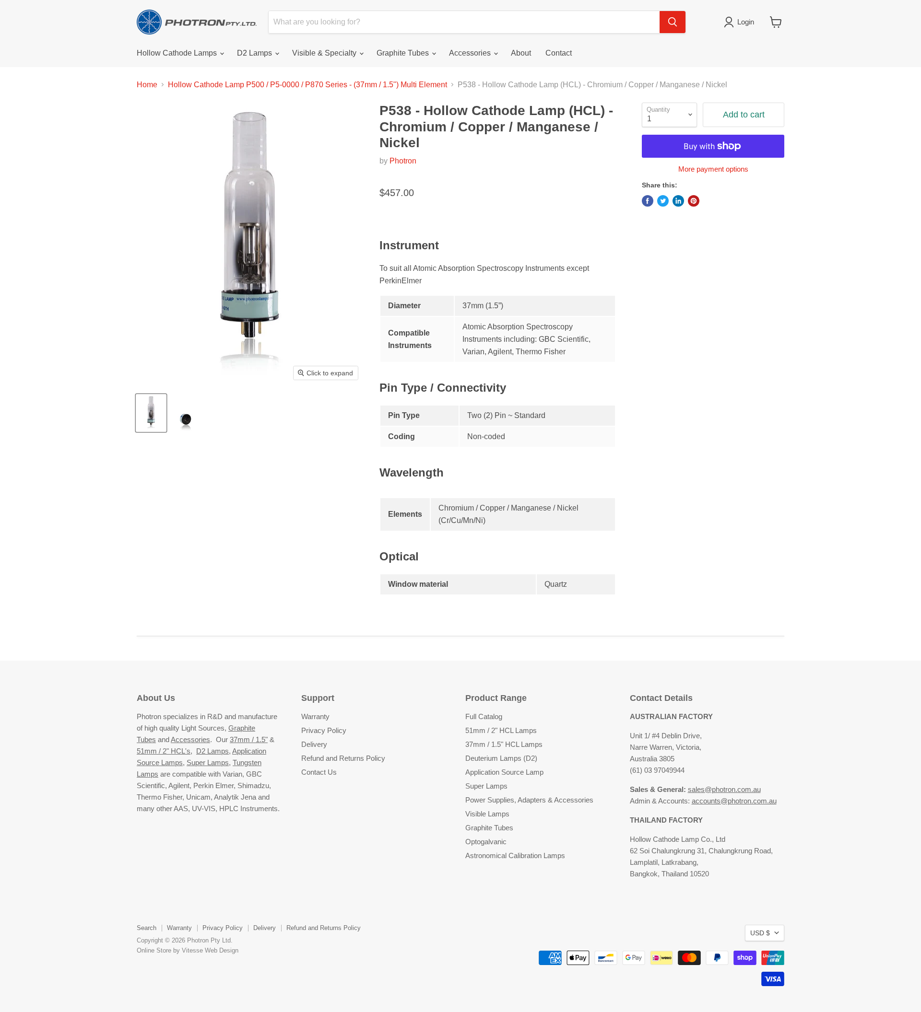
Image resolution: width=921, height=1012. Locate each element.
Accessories (471, 53)
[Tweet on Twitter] (663, 201)
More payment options (713, 169)
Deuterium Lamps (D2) (501, 758)
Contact (558, 53)
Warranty (315, 716)
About (521, 53)
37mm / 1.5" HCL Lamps (504, 744)
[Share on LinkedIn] (678, 201)
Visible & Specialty (325, 53)
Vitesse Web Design (210, 950)
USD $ (760, 933)
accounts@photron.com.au (734, 801)
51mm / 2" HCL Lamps (501, 730)
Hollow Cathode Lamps (178, 53)
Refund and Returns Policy (343, 758)
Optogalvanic (486, 842)
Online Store (154, 950)
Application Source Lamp (504, 772)
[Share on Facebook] (647, 201)
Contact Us (319, 772)
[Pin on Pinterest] (693, 201)
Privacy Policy (323, 730)
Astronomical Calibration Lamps (515, 855)
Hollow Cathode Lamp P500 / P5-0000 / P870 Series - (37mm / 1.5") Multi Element (307, 85)
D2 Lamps (255, 53)
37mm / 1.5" (249, 739)
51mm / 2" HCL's (163, 751)
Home (147, 85)
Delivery (314, 744)
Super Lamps (208, 762)
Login (745, 22)
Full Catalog (483, 716)
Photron (403, 161)
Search (146, 927)
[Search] (672, 22)
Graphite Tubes (404, 53)
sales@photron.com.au (724, 789)
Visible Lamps (487, 814)
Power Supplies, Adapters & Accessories (529, 800)
